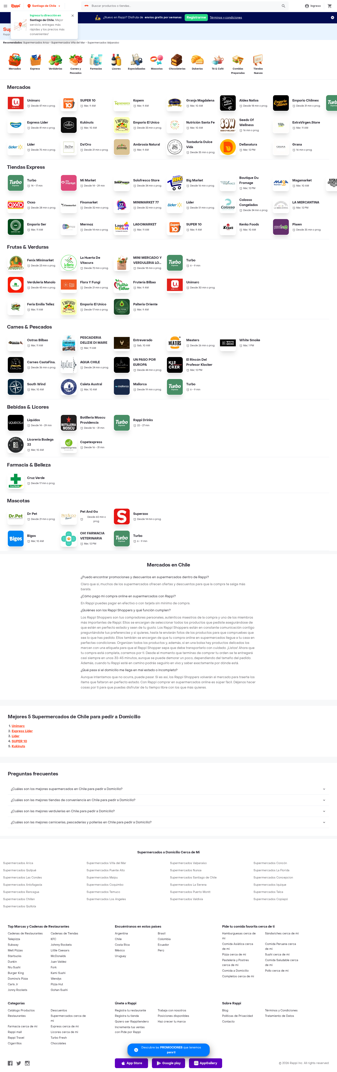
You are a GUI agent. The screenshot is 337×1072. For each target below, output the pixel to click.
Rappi (6, 34)
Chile (118, 939)
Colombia (164, 939)
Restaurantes (17, 1016)
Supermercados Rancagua (21, 892)
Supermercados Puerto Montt (190, 892)
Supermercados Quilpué (19, 870)
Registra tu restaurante (130, 1010)
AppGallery (208, 1063)
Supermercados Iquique (270, 885)
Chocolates (58, 1043)
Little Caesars (60, 950)
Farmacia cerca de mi (22, 1026)
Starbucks (14, 956)
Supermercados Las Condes (22, 877)
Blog (225, 1010)
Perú (161, 950)
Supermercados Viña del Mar (106, 863)
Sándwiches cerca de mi (282, 933)
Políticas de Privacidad (237, 1016)
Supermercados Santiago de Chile (193, 877)
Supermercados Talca (268, 892)
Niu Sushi (14, 967)
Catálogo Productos (21, 1010)
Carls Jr (13, 984)
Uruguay (120, 956)
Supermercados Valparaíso (188, 863)
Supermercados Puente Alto (106, 870)
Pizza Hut (57, 984)
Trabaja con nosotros (172, 1010)
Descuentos (59, 1010)
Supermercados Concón (270, 863)
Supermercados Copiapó (271, 899)
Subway (13, 945)
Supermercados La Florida (271, 870)
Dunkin (12, 962)
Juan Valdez (58, 962)
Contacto (228, 1021)
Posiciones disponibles (173, 1016)
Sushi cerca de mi (277, 954)
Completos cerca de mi (238, 976)
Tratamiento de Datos (279, 1016)
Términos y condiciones (226, 17)
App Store (134, 1063)
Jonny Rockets (17, 990)
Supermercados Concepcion (273, 877)
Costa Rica (122, 945)
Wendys (56, 979)
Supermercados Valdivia (186, 899)
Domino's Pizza (18, 979)
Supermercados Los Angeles (106, 899)
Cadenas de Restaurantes (25, 933)
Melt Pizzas (15, 950)
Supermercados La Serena (188, 885)
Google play (171, 1063)
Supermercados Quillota (19, 906)
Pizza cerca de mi (234, 954)
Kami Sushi (58, 973)
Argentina (121, 933)
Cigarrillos (15, 1043)
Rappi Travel (16, 1038)
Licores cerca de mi (64, 1032)
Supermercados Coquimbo (105, 885)
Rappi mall (15, 1032)
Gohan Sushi (59, 990)
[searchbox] (183, 6)
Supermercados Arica (18, 863)
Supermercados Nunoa (185, 870)
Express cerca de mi (65, 1026)
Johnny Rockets (61, 945)
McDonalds (58, 956)
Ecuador (163, 945)
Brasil (161, 933)
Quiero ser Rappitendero (132, 1021)
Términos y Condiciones (281, 1010)
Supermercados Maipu (102, 877)
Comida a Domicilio (235, 971)
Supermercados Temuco (103, 892)
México (120, 950)
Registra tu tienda (127, 1016)
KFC (53, 939)
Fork (54, 967)
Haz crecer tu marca (172, 1021)
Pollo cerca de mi (277, 971)
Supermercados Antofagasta (22, 885)
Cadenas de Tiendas (64, 933)
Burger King (16, 973)
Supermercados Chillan (19, 899)
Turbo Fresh (59, 1038)
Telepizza (14, 939)
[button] (44, 6)
